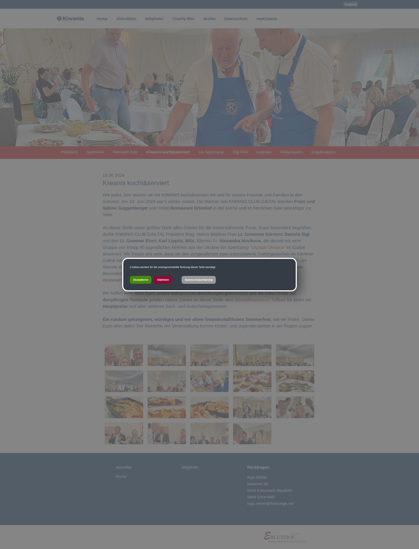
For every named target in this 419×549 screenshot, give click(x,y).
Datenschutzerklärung (199, 279)
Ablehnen (163, 279)
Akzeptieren (140, 279)
